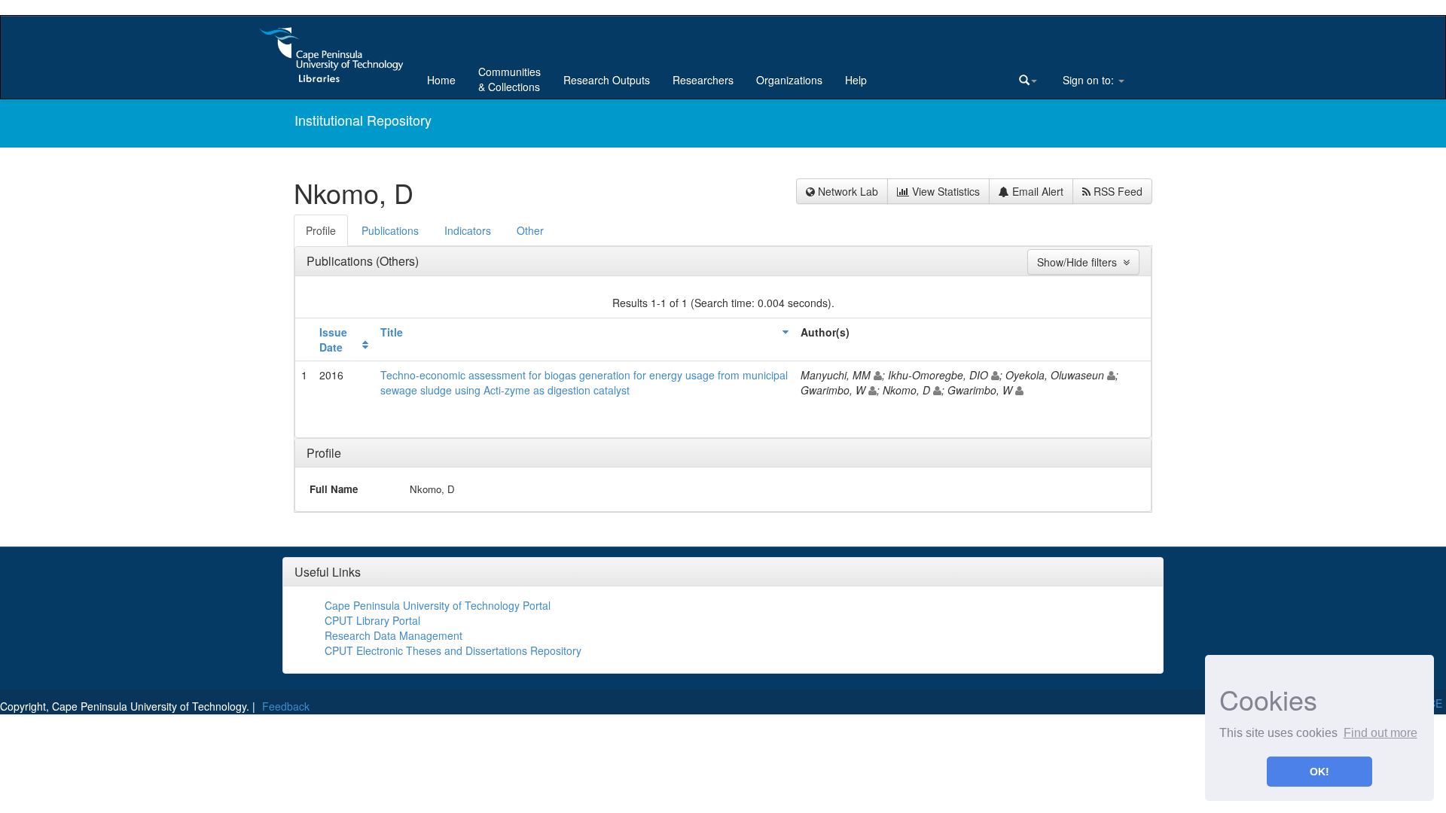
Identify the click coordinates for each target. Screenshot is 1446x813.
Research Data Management (393, 635)
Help (856, 79)
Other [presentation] (530, 230)
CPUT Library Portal (372, 620)
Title (391, 332)
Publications (341, 260)
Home (441, 79)
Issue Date (333, 339)
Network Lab (846, 191)
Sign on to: (1088, 79)
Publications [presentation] (390, 230)
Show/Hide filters (1080, 261)
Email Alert (1036, 191)
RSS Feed (1116, 191)
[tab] (321, 230)
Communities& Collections (509, 79)
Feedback (286, 706)
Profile (324, 452)
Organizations (789, 79)
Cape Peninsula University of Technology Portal (438, 605)
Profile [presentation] (321, 230)
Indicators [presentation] (467, 230)
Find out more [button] (1380, 732)
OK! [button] (1319, 772)
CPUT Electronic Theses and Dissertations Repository (453, 650)
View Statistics (944, 191)
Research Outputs (606, 79)
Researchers (703, 79)
